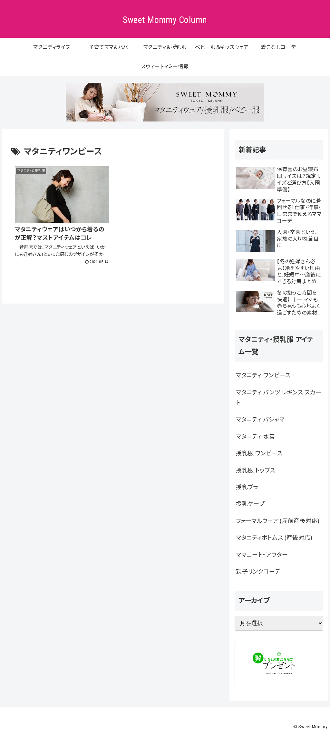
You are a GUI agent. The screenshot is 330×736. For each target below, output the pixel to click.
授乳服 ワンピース (259, 453)
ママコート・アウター (262, 554)
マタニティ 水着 (255, 436)
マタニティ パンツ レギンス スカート (278, 397)
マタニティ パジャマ (260, 419)
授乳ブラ (247, 487)
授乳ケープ (250, 503)
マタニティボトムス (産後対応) (274, 537)
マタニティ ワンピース (263, 375)
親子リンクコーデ (258, 571)
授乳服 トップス (256, 470)
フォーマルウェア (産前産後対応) (278, 521)
